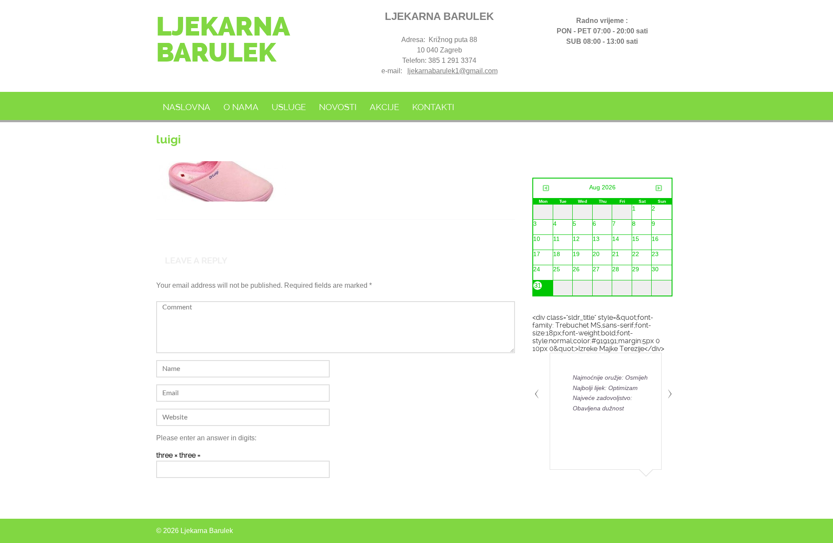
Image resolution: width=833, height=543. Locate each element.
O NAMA (241, 107)
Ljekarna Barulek (222, 39)
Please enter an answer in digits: (206, 438)
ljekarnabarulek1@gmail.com (452, 71)
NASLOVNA (186, 107)
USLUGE (289, 107)
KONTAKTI (433, 107)
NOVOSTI (338, 107)
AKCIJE (384, 107)
